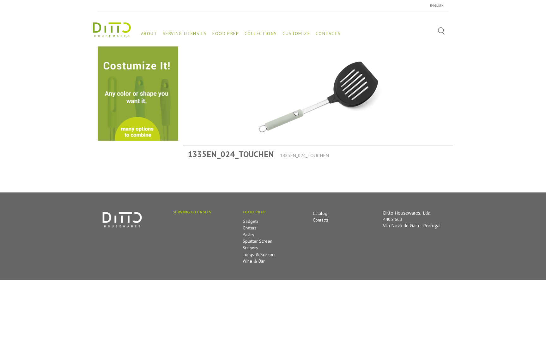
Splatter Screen (257, 241)
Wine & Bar (254, 261)
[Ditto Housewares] (112, 29)
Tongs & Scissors (259, 254)
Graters (250, 228)
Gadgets (250, 221)
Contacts (321, 220)
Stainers (250, 248)
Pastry (248, 234)
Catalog (320, 213)
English (437, 5)
